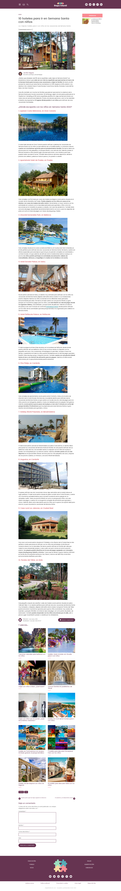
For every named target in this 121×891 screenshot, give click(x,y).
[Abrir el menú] (19, 4)
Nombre (21, 825)
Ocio (19, 14)
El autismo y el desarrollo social (64, 797)
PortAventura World (52, 306)
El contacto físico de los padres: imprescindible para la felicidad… (96, 21)
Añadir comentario (67, 620)
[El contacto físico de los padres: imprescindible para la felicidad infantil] (86, 21)
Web (19, 838)
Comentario (22, 811)
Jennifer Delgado (28, 73)
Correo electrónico (24, 831)
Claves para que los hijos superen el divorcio (33, 797)
